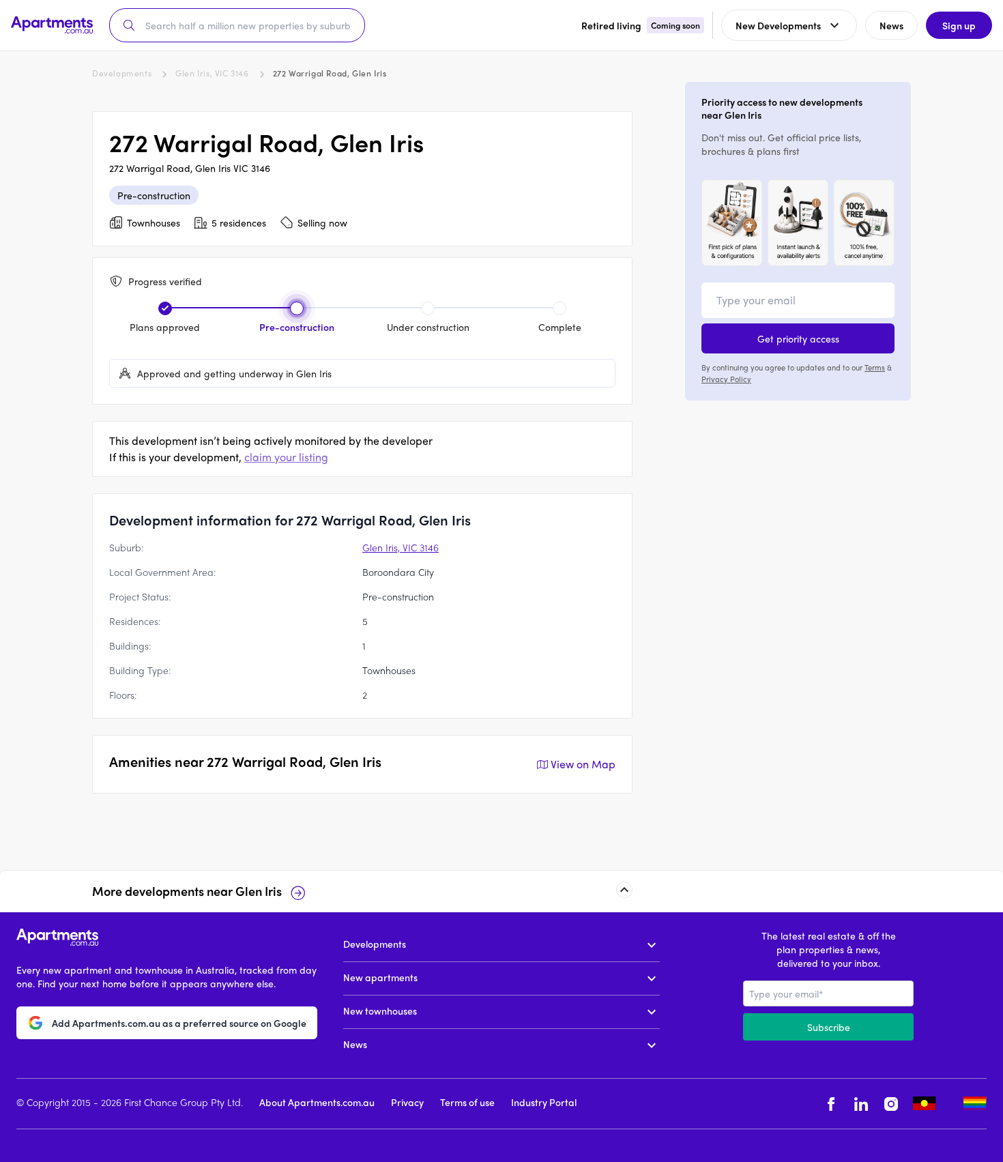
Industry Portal (544, 1102)
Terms (874, 367)
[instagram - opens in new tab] (891, 1103)
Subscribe (828, 1027)
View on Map (583, 764)
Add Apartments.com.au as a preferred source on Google (179, 1022)
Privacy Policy (726, 378)
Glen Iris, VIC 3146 (211, 73)
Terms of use (467, 1102)
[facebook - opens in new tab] (831, 1103)
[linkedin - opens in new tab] (861, 1103)
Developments (121, 73)
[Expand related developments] (624, 890)
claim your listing (286, 457)
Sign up (959, 25)
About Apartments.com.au (317, 1102)
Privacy (407, 1102)
